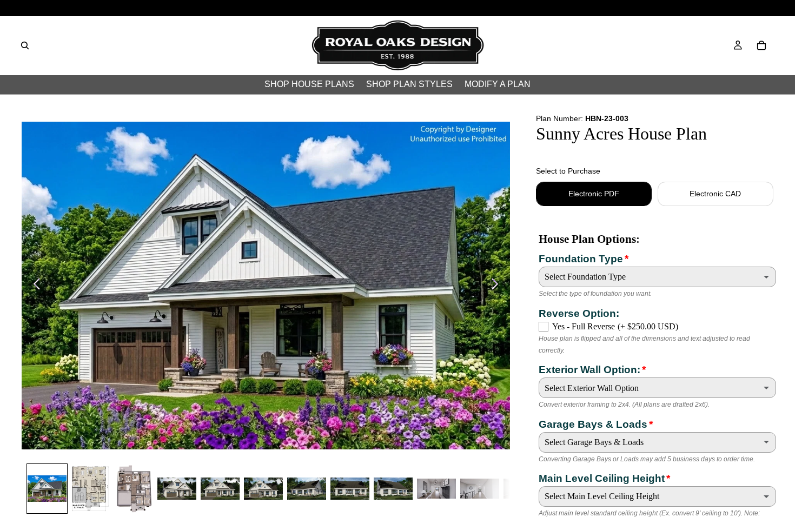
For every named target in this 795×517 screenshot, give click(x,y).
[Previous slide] (34, 285)
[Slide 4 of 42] (176, 489)
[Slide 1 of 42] (47, 489)
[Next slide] (498, 285)
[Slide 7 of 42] (306, 489)
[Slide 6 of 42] (263, 489)
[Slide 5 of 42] (220, 489)
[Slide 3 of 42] (133, 489)
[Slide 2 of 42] (90, 489)
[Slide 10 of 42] (436, 489)
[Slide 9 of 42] (393, 489)
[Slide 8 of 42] (349, 489)
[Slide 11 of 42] (479, 489)
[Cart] (761, 45)
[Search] (25, 45)
